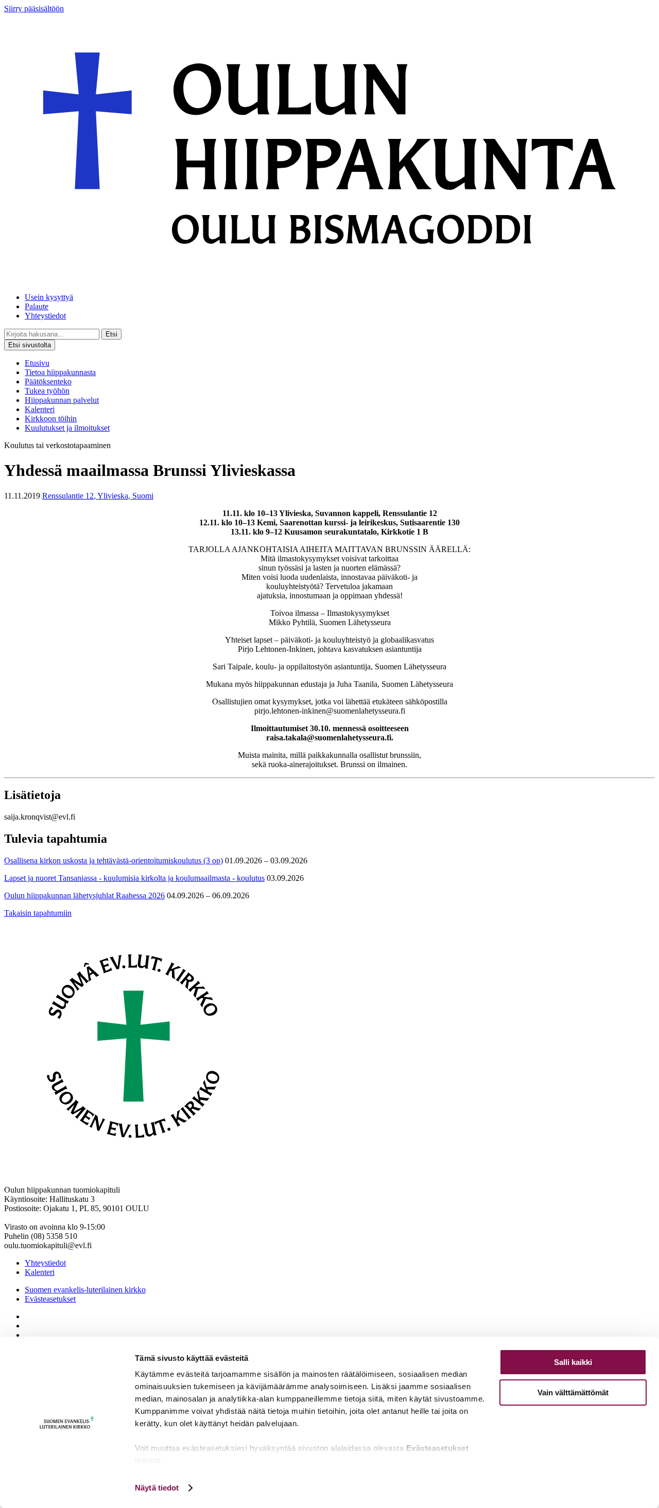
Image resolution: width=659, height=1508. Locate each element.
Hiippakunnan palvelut (62, 400)
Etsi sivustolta (29, 345)
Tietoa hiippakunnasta (60, 372)
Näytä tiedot (157, 1487)
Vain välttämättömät (573, 1392)
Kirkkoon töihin (51, 418)
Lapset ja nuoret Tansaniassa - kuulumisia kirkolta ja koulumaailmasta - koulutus (134, 878)
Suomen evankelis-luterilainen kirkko (85, 1289)
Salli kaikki (573, 1362)
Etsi (111, 334)
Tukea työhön (47, 390)
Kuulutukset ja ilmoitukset (67, 427)
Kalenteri (40, 409)
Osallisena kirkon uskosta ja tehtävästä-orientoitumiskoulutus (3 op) (113, 860)
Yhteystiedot (45, 315)
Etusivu (37, 363)
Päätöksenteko (48, 381)
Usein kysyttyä (49, 297)
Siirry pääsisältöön (34, 8)
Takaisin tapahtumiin (38, 913)
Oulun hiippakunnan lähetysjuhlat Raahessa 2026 (84, 895)
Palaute (36, 306)
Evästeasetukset (50, 1298)
